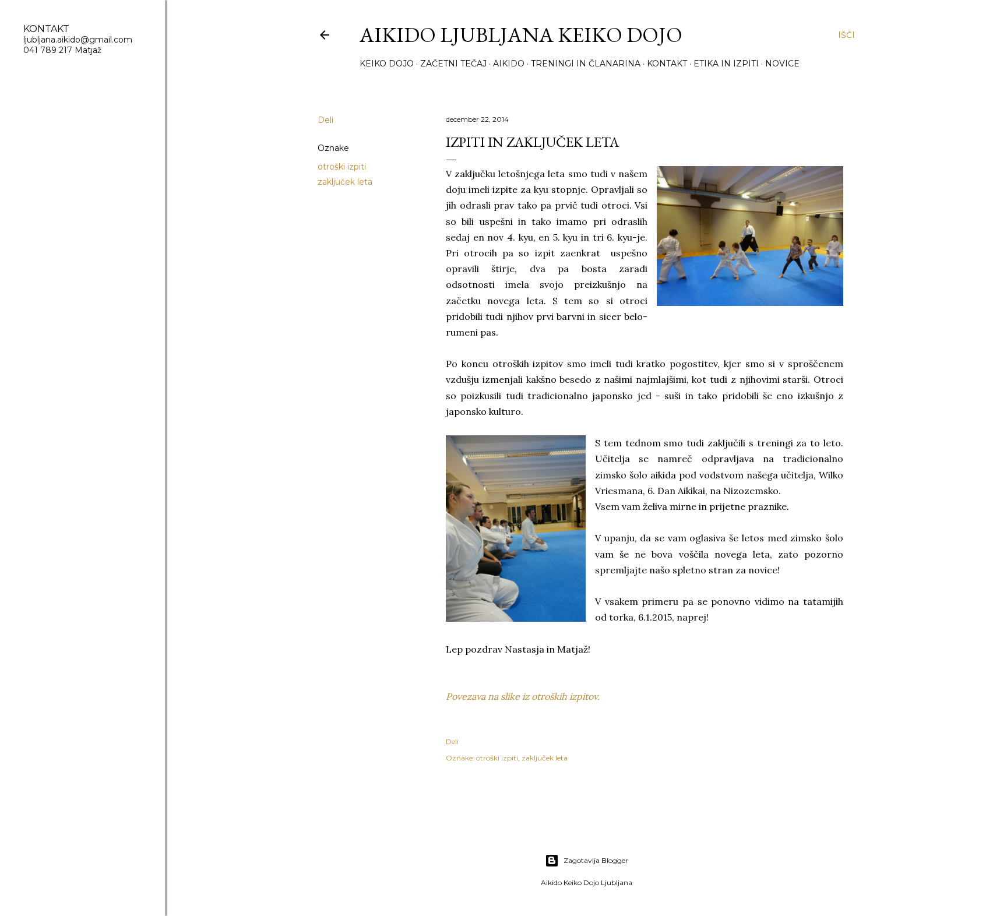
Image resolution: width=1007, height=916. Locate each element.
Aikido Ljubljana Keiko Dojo (521, 34)
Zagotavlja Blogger (596, 860)
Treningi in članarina (585, 63)
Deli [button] (325, 120)
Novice (782, 63)
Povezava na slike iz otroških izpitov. (523, 696)
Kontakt (667, 63)
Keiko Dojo (387, 63)
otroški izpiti (342, 166)
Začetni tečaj (453, 63)
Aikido (508, 63)
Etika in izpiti (726, 63)
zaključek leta (345, 182)
